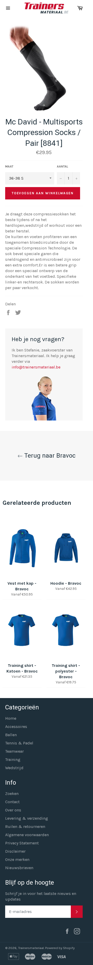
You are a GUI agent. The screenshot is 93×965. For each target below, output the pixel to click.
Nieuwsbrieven (19, 867)
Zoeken (12, 793)
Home (10, 718)
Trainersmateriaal (31, 948)
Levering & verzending (26, 818)
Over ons (13, 810)
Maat (9, 166)
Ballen (11, 734)
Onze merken (17, 859)
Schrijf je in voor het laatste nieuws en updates (40, 896)
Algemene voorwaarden (27, 834)
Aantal (62, 166)
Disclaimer (15, 851)
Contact (12, 801)
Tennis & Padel (19, 743)
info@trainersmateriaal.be (36, 367)
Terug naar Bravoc (49, 455)
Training (12, 759)
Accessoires (16, 726)
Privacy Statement (22, 843)
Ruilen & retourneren (25, 826)
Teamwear (14, 751)
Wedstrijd (14, 767)
